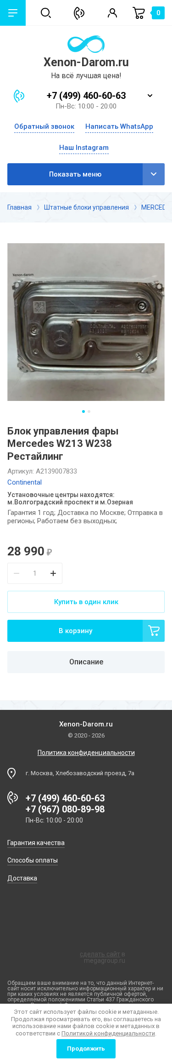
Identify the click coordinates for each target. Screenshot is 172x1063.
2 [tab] (89, 411)
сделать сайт (100, 954)
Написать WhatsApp (119, 126)
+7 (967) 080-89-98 (65, 809)
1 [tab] (83, 411)
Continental (24, 482)
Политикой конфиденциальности (108, 1033)
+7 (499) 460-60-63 (86, 95)
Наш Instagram (84, 147)
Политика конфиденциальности (86, 752)
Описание (86, 661)
